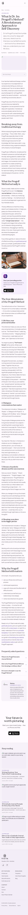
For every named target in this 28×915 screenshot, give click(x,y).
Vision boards (5, 876)
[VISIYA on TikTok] (3, 865)
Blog (2, 10)
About (3, 887)
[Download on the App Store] (9, 290)
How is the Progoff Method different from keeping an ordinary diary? (14, 665)
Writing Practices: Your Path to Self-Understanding (11, 773)
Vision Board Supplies (20, 876)
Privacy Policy (4, 905)
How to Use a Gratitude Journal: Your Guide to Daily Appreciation (13, 836)
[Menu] (24, 3)
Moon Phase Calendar (7, 894)
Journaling (7, 10)
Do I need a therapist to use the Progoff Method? (14, 672)
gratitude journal (21, 241)
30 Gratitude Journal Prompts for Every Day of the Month (12, 805)
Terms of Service (12, 905)
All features (4, 873)
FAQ (3, 892)
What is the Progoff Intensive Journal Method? (14, 658)
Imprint (18, 905)
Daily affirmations (6, 878)
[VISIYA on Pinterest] (7, 865)
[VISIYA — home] (3, 3)
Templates (17, 873)
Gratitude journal (6, 881)
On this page (7, 74)
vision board (13, 628)
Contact (4, 889)
